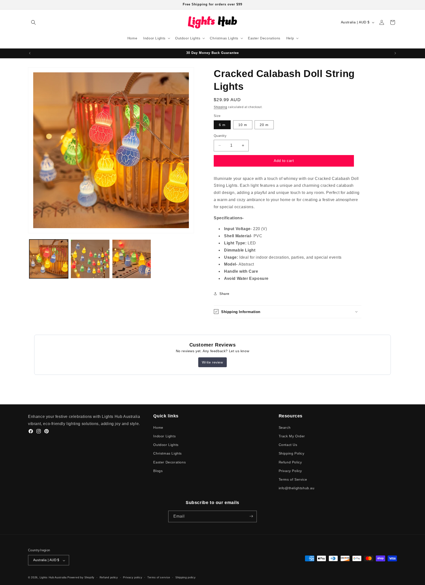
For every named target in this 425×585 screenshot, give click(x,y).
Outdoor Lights (165, 445)
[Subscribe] (251, 516)
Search (285, 427)
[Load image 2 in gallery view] (90, 258)
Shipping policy (185, 577)
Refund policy (109, 577)
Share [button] (224, 294)
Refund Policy (290, 462)
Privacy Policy (290, 471)
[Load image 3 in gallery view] (131, 258)
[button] (33, 22)
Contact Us (288, 445)
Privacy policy (132, 577)
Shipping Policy (291, 453)
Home (158, 427)
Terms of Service (293, 479)
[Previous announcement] (29, 53)
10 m (242, 125)
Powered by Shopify (80, 577)
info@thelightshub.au (297, 488)
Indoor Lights (164, 436)
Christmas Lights (167, 453)
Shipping (220, 107)
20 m (264, 125)
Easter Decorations (169, 462)
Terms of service (158, 577)
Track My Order (292, 436)
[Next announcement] (395, 53)
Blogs (158, 471)
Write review (212, 362)
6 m (222, 125)
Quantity (220, 136)
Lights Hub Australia (53, 577)
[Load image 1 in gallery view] (48, 258)
